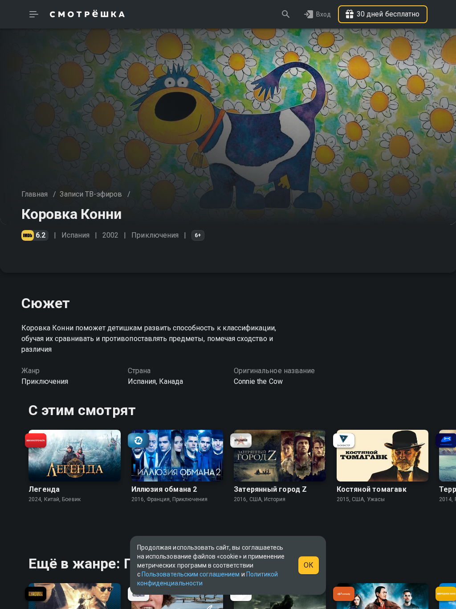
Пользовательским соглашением (191, 574)
